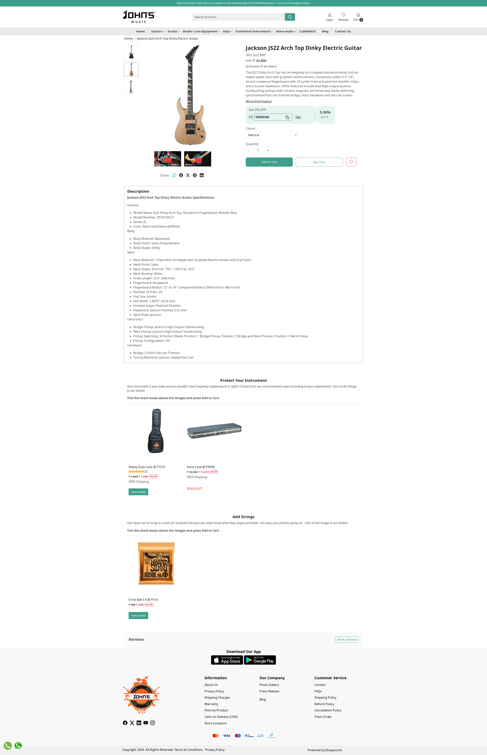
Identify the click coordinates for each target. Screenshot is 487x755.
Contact (320, 685)
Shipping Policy (325, 697)
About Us (211, 685)
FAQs (318, 691)
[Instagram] (153, 723)
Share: (164, 175)
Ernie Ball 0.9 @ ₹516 (143, 600)
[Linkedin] (139, 723)
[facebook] (181, 175)
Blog (325, 31)
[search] (290, 17)
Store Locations (216, 723)
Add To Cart (269, 162)
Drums (172, 31)
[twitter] (188, 175)
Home (140, 31)
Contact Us (343, 31)
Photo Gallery (269, 685)
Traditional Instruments (253, 31)
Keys (226, 31)
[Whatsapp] (174, 175)
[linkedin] (201, 175)
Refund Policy (324, 704)
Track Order (323, 717)
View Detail (138, 492)
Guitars (156, 31)
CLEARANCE (307, 31)
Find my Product (216, 710)
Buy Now (319, 162)
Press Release (269, 691)
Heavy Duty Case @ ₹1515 (147, 467)
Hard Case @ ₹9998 (200, 467)
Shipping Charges (217, 697)
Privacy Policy (214, 691)
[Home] (139, 17)
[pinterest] (194, 175)
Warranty (211, 704)
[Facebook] (125, 723)
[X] (132, 723)
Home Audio (285, 31)
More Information (259, 101)
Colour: (251, 128)
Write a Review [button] (347, 639)
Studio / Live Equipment (200, 31)
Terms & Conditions (188, 750)
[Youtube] (146, 723)
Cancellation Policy (327, 710)
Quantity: (252, 144)
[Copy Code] (287, 117)
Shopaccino (333, 750)
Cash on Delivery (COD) (221, 717)
